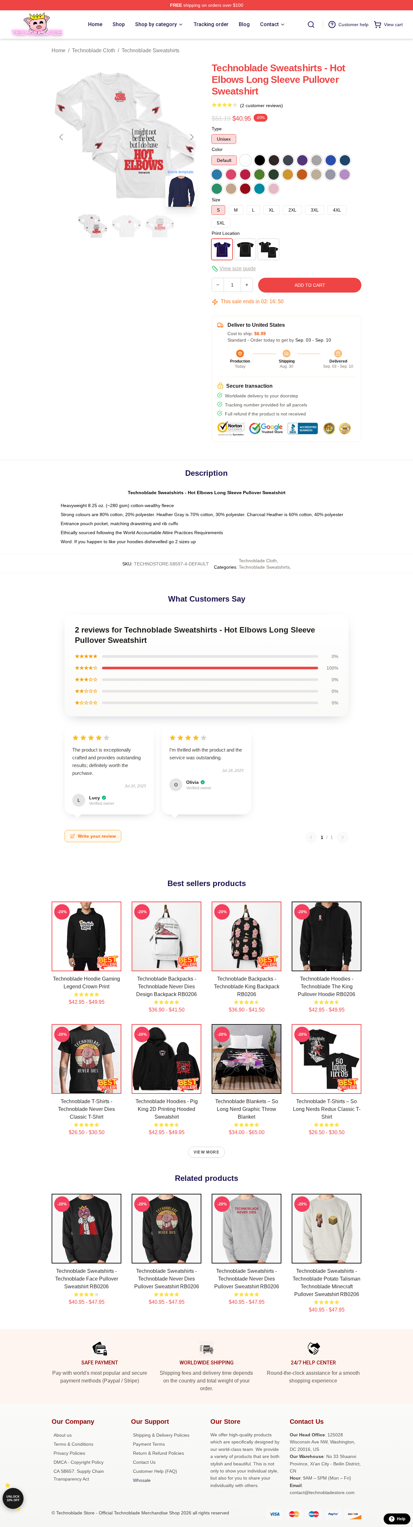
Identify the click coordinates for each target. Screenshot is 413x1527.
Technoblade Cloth (93, 50)
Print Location (226, 233)
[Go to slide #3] (160, 226)
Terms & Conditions (73, 1444)
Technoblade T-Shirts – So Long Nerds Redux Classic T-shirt (326, 1109)
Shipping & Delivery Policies (161, 1435)
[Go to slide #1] (92, 226)
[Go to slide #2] (126, 226)
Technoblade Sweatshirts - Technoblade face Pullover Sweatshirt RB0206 (86, 1278)
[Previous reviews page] (311, 837)
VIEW (86, 964)
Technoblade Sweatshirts (150, 50)
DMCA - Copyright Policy (79, 1462)
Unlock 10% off (13, 1498)
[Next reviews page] (342, 837)
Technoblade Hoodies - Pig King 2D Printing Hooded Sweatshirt (167, 1109)
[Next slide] (191, 137)
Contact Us (144, 1462)
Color (217, 149)
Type (217, 128)
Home (58, 50)
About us (63, 1435)
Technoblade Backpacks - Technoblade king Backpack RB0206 (246, 986)
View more (206, 1152)
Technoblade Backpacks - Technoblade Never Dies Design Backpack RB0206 (166, 986)
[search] (311, 24)
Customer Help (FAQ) (155, 1471)
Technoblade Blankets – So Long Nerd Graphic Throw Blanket (246, 1109)
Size (216, 199)
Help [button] (401, 1519)
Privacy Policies (69, 1453)
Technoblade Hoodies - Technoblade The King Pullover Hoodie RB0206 (326, 986)
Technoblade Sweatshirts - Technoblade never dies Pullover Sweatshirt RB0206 (166, 1278)
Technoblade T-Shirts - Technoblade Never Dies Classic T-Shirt (86, 1109)
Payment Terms (149, 1444)
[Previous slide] (61, 137)
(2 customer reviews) (261, 105)
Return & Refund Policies (158, 1453)
